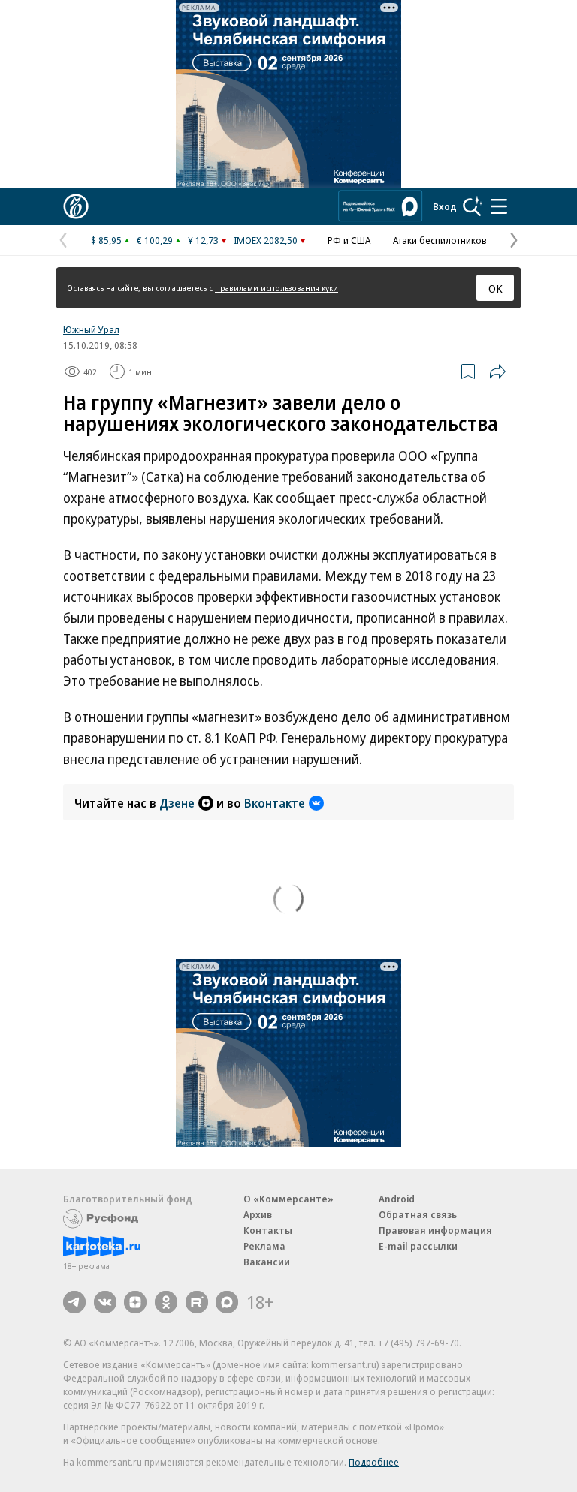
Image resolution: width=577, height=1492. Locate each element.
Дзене (177, 803)
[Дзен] (135, 1302)
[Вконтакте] (105, 1302)
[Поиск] (472, 206)
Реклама (264, 1246)
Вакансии (266, 1261)
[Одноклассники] (166, 1302)
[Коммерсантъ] (76, 206)
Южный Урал (91, 329)
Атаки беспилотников (440, 240)
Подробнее (374, 1462)
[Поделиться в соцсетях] (497, 371)
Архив (257, 1214)
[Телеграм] (74, 1302)
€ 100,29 (155, 240)
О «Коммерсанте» (288, 1198)
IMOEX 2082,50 (266, 240)
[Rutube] (197, 1302)
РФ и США (349, 240)
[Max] (227, 1302)
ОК (495, 288)
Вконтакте (274, 803)
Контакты (267, 1230)
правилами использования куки (276, 287)
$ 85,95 (106, 240)
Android (397, 1198)
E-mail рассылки (418, 1246)
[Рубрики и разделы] (499, 206)
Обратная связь (418, 1214)
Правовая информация (435, 1230)
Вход (445, 206)
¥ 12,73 (203, 240)
